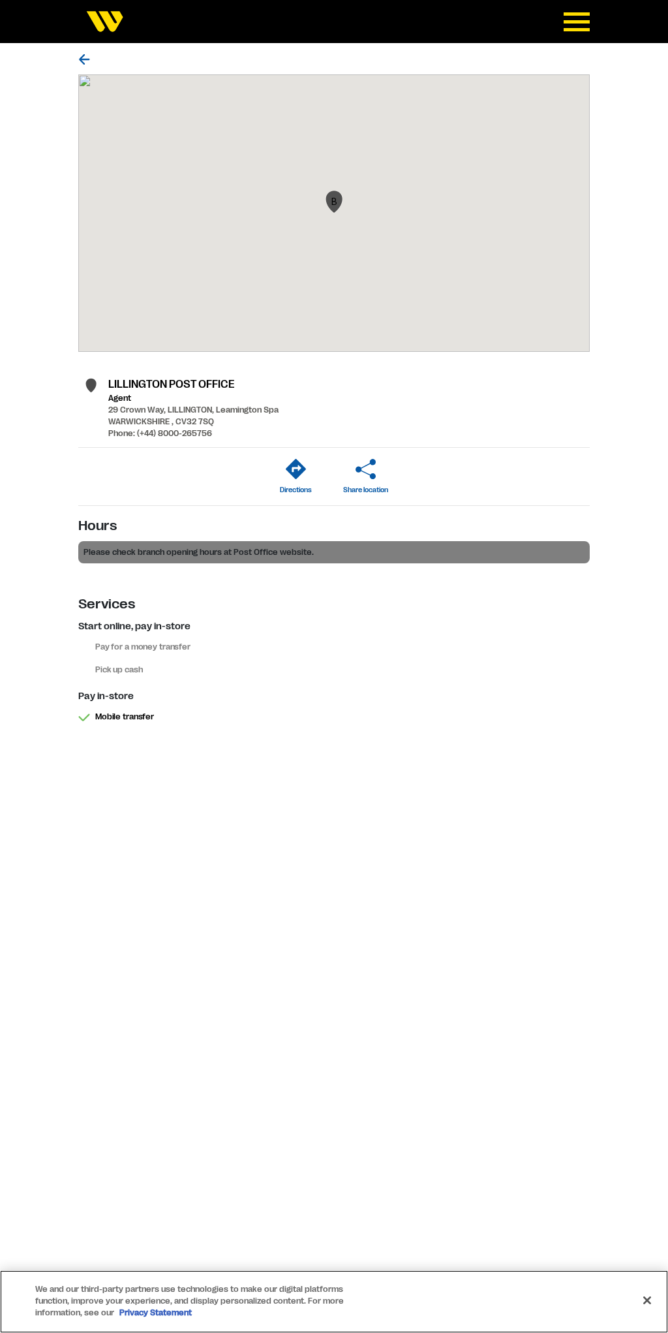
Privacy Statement (155, 1312)
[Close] (647, 1300)
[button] (334, 202)
